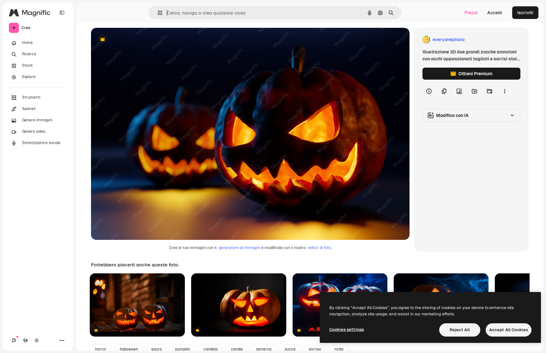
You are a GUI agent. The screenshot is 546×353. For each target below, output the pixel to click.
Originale (133, 40)
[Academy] (25, 340)
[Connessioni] (14, 340)
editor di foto (319, 247)
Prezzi (471, 12)
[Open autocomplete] (157, 12)
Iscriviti (525, 12)
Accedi (494, 12)
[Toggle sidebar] (62, 13)
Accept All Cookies (508, 329)
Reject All (460, 329)
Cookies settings (346, 329)
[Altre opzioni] (504, 91)
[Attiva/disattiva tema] (37, 340)
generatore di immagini (239, 247)
